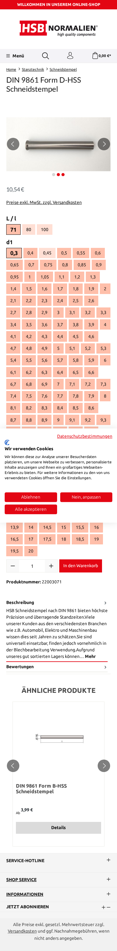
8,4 (60, 407)
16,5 (14, 539)
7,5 (29, 395)
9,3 (103, 420)
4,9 (44, 348)
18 (63, 539)
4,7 (13, 348)
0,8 (65, 264)
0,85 (82, 264)
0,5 (64, 252)
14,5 (47, 527)
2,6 (91, 300)
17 (30, 539)
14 (30, 527)
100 (46, 230)
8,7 (13, 420)
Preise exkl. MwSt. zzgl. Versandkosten (44, 202)
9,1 (72, 420)
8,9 (44, 420)
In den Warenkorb (80, 565)
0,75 (48, 264)
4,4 (60, 336)
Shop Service (21, 880)
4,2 (29, 336)
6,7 (13, 384)
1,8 (76, 288)
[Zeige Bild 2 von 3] (58, 174)
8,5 (76, 407)
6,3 (44, 372)
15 (63, 527)
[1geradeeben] (58, 144)
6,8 (29, 384)
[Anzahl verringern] (13, 566)
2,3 (44, 300)
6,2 (29, 372)
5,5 (29, 360)
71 (13, 229)
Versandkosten (22, 931)
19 (96, 539)
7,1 (72, 384)
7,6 (44, 395)
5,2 (88, 348)
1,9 (91, 288)
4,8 (29, 348)
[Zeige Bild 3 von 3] (63, 174)
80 (30, 230)
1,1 (62, 276)
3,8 (76, 324)
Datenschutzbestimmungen (84, 436)
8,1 (13, 407)
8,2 (29, 407)
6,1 (13, 372)
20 (30, 550)
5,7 (60, 360)
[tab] (57, 630)
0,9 (99, 264)
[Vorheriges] (13, 144)
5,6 (44, 360)
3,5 (29, 324)
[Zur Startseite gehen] (59, 28)
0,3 (14, 253)
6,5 (76, 372)
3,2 (88, 312)
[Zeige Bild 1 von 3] (53, 174)
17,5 (47, 539)
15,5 (80, 527)
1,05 (45, 276)
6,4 (60, 372)
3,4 (13, 324)
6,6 (91, 372)
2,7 (13, 312)
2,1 (13, 300)
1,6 (44, 288)
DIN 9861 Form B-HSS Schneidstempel (41, 788)
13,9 (14, 527)
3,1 (72, 312)
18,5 (80, 539)
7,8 (76, 395)
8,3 (44, 407)
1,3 (93, 276)
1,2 (77, 276)
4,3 (44, 336)
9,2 (88, 420)
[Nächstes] (104, 144)
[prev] (13, 766)
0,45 (49, 253)
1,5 (29, 288)
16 (96, 527)
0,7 (31, 264)
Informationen (24, 894)
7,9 (91, 395)
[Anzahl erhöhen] (51, 566)
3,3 (103, 312)
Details (58, 827)
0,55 (81, 252)
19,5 (14, 550)
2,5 (76, 300)
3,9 (91, 324)
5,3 (103, 348)
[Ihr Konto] (70, 56)
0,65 (14, 264)
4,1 (13, 336)
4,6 (91, 336)
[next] (104, 766)
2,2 (29, 300)
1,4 (13, 288)
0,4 (30, 252)
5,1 (72, 348)
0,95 (14, 276)
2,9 (44, 312)
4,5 (76, 336)
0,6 (98, 252)
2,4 (60, 300)
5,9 (91, 360)
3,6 (44, 324)
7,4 (13, 395)
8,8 (29, 420)
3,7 (60, 324)
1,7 (60, 288)
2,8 (29, 312)
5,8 (76, 360)
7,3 (103, 384)
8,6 (91, 407)
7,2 (88, 384)
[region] (58, 144)
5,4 (13, 360)
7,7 (60, 395)
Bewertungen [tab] (20, 666)
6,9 (44, 384)
